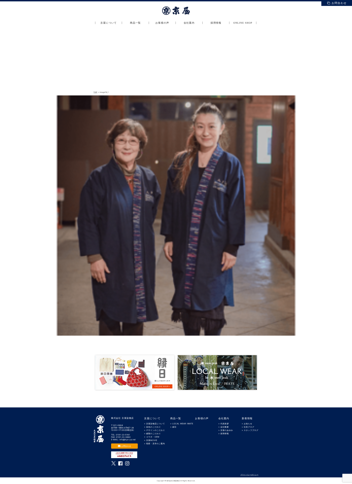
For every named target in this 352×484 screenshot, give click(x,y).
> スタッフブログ (250, 430)
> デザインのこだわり (154, 430)
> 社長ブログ (248, 427)
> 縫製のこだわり (152, 433)
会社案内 (223, 418)
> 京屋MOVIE (150, 440)
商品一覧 (175, 418)
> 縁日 (173, 427)
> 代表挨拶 (223, 423)
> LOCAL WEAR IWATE (181, 423)
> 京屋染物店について (154, 423)
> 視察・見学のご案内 (154, 443)
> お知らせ (247, 423)
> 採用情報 (223, 433)
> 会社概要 (223, 427)
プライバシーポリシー (249, 475)
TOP (95, 92)
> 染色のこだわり (152, 427)
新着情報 (247, 418)
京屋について (152, 418)
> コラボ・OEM (151, 437)
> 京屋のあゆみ (225, 430)
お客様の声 (202, 418)
